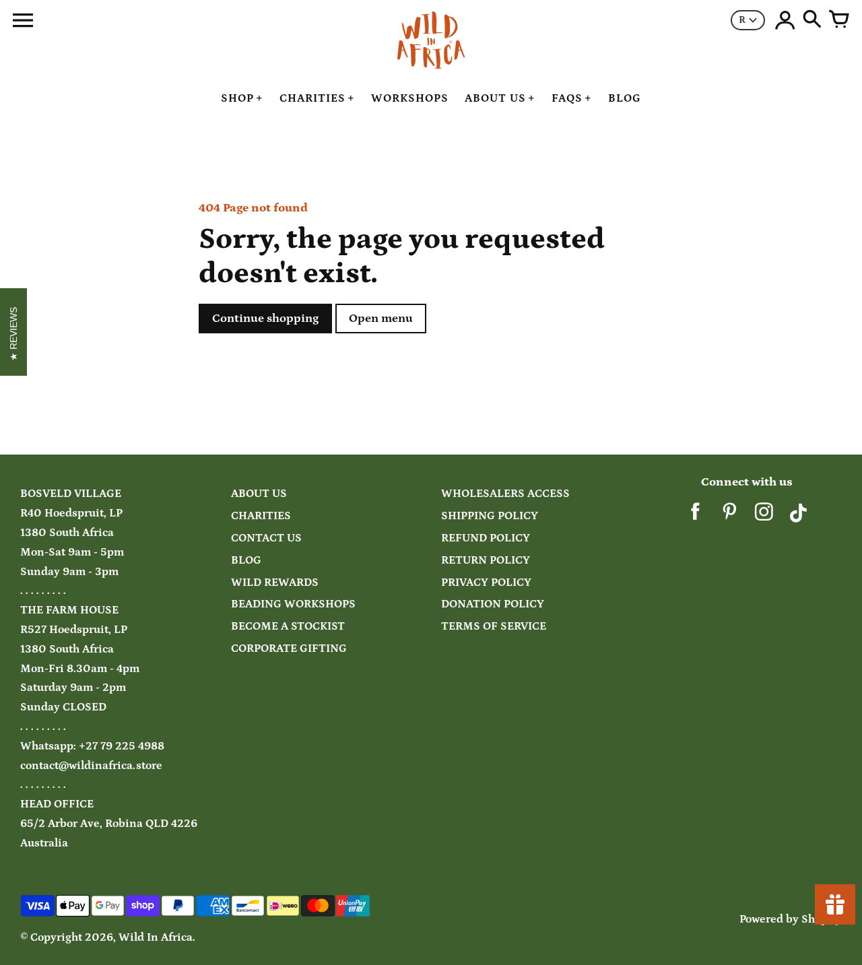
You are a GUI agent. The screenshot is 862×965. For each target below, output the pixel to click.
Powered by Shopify (790, 919)
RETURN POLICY (485, 560)
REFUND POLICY (485, 538)
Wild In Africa (156, 937)
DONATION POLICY (492, 604)
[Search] (812, 20)
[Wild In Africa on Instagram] (764, 517)
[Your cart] (839, 20)
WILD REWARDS (275, 582)
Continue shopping (265, 318)
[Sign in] (785, 20)
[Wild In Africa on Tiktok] (798, 517)
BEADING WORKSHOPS (293, 604)
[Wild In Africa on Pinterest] (729, 517)
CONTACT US (266, 538)
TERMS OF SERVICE (493, 626)
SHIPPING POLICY (489, 516)
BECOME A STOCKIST (288, 626)
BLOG (246, 560)
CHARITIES (261, 516)
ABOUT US (259, 494)
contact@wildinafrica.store (91, 766)
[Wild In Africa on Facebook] (695, 517)
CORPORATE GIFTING (289, 648)
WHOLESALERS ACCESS (505, 494)
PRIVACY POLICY (486, 582)
